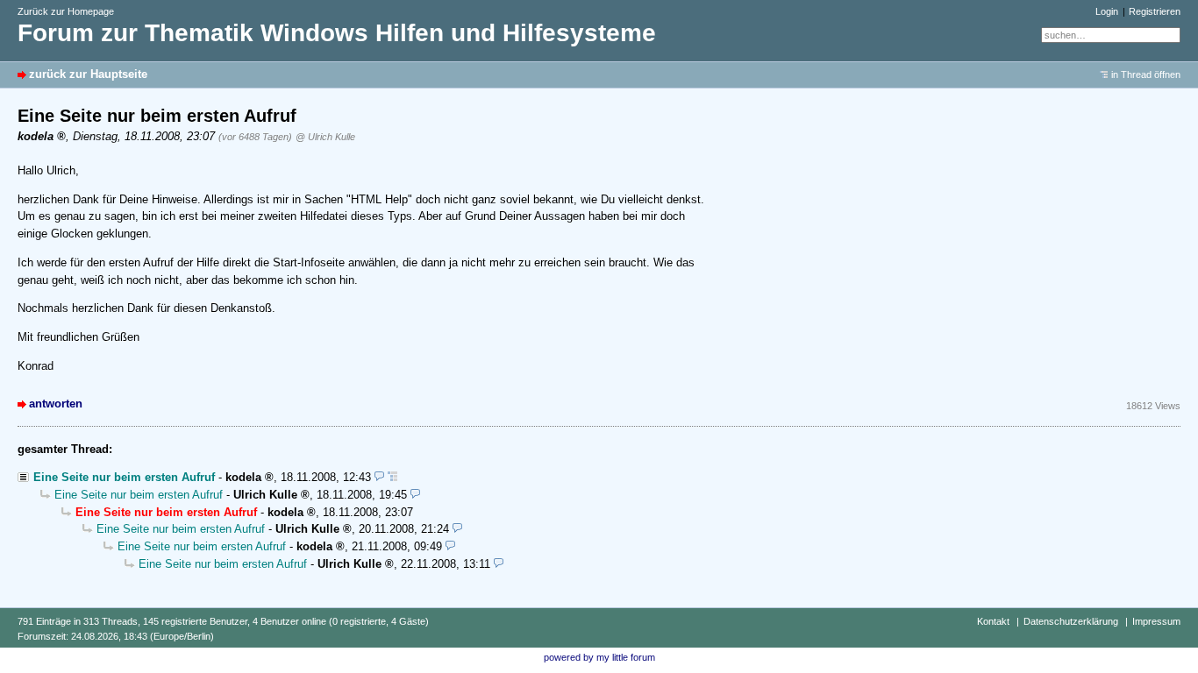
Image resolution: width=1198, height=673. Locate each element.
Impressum (1156, 621)
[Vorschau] (379, 477)
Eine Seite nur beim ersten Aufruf (124, 477)
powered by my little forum (599, 657)
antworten (55, 403)
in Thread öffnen (1145, 74)
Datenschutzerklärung (1070, 621)
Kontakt (993, 621)
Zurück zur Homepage (66, 11)
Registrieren (1154, 11)
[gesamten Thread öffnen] (392, 477)
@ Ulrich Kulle (325, 136)
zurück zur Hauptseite (88, 74)
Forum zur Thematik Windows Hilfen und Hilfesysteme (337, 32)
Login (1106, 11)
